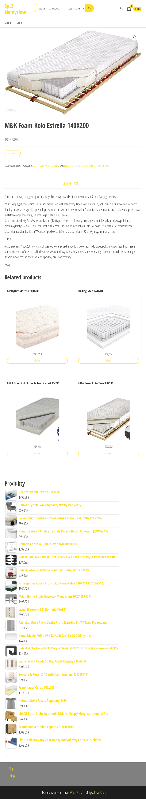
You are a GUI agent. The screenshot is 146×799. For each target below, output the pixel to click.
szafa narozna (87, 165)
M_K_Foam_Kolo (41, 165)
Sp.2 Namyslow (15, 9)
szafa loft (76, 165)
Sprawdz (13, 153)
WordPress (76, 792)
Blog (19, 22)
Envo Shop (100, 792)
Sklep (8, 22)
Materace (55, 165)
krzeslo (67, 165)
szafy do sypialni (101, 165)
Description (70, 183)
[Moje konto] (121, 8)
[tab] (73, 184)
